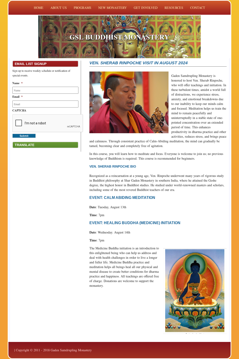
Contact (197, 7)
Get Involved (146, 7)
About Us (58, 7)
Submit (24, 135)
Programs (82, 7)
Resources (174, 7)
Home (38, 7)
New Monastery (112, 7)
